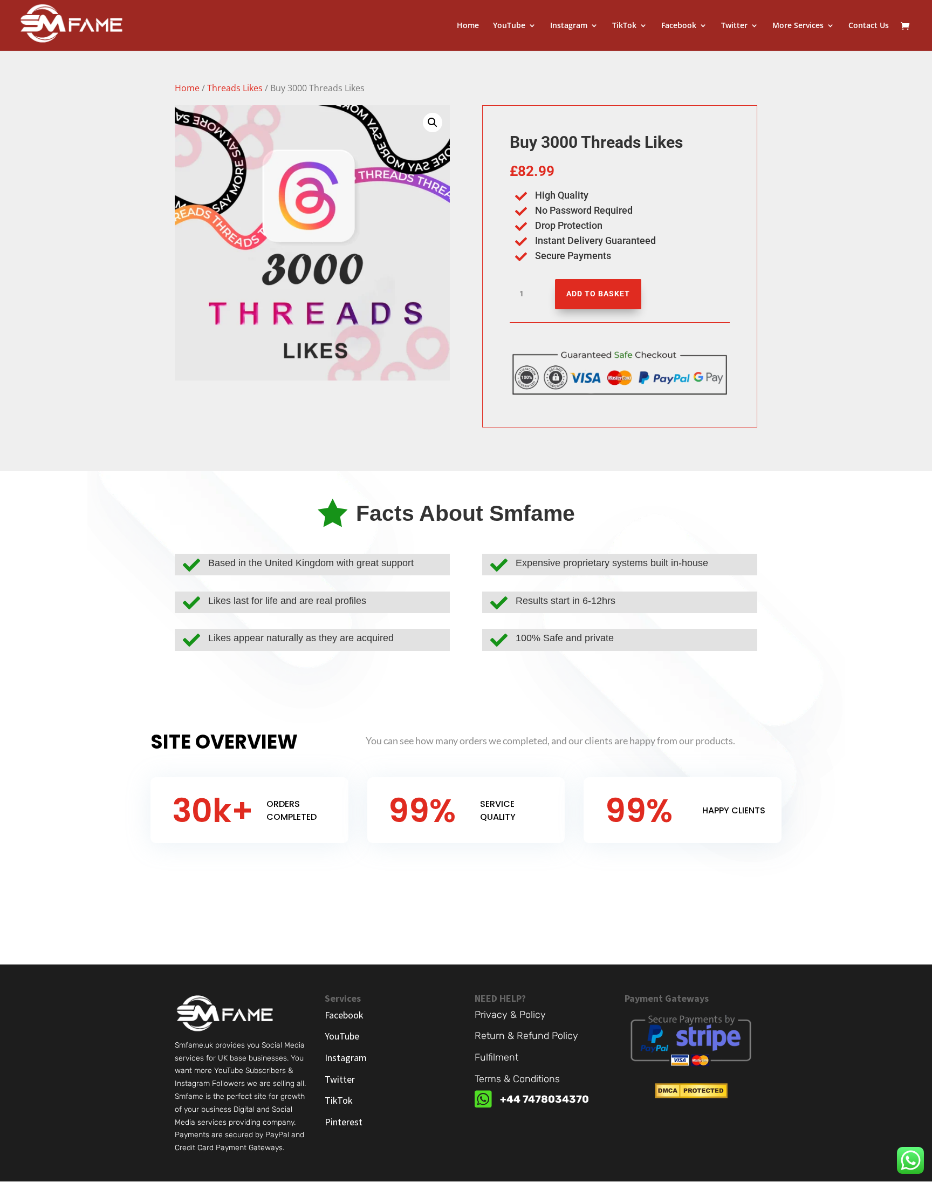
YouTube (509, 26)
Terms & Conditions (517, 1079)
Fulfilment (496, 1057)
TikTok (624, 26)
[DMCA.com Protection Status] (691, 1095)
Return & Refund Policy (526, 1036)
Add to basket (598, 293)
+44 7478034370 (544, 1099)
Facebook (678, 26)
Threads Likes (235, 88)
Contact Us (868, 26)
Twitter (734, 26)
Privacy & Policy (510, 1015)
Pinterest (343, 1122)
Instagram (568, 26)
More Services (798, 26)
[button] (432, 122)
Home (468, 26)
